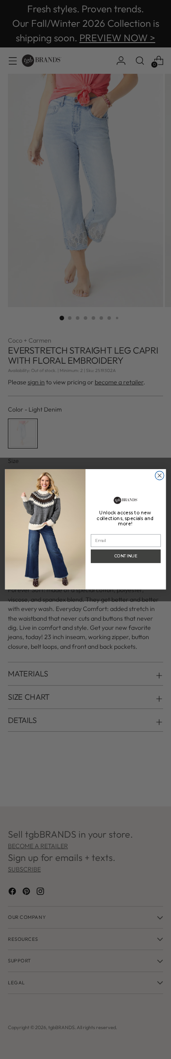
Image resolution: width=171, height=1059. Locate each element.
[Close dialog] (159, 475)
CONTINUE (125, 556)
